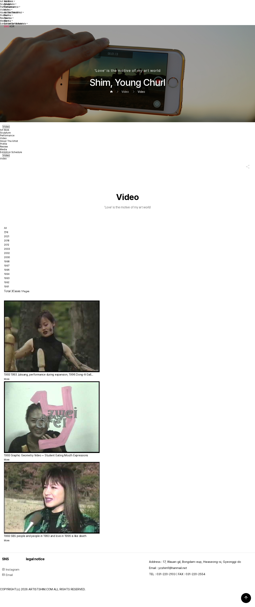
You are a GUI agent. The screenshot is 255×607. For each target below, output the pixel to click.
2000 (7, 257)
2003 (7, 249)
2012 (6, 244)
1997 (7, 265)
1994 (7, 274)
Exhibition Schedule (15, 23)
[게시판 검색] (7, 297)
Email (9, 575)
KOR (12, 26)
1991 (6, 286)
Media (7, 21)
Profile (7, 15)
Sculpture (9, 4)
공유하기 (246, 166)
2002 (7, 253)
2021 (6, 236)
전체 (6, 232)
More (6, 379)
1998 (7, 261)
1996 (7, 269)
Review (8, 18)
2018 (6, 240)
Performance (11, 7)
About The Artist (13, 12)
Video (7, 9)
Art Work (8, 1)
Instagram (12, 569)
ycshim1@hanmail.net (172, 568)
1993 (7, 278)
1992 (6, 282)
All (5, 228)
